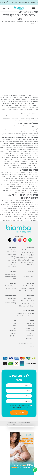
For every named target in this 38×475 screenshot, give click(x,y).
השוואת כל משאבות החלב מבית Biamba (27, 263)
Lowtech (24, 424)
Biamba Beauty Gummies (25, 316)
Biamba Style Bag (11, 299)
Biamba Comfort (10, 274)
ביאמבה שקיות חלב (29, 274)
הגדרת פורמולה (30, 333)
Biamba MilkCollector (11, 266)
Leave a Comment (7, 220)
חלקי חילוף (31, 325)
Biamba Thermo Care (26, 291)
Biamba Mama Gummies (25, 313)
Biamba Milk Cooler (11, 261)
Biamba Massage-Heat (11, 251)
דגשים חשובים (30, 330)
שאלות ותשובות (30, 323)
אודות (14, 325)
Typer (7, 424)
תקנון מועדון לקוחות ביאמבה (26, 343)
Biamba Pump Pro (28, 252)
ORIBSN (16, 424)
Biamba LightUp (10, 286)
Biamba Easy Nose (27, 288)
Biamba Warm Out (27, 301)
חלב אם (22, 220)
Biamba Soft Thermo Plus (25, 257)
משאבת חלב (21, 172)
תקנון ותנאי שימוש (29, 341)
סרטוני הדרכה (30, 328)
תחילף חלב (16, 220)
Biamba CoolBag (10, 303)
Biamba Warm (29, 298)
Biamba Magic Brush (26, 306)
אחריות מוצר (30, 336)
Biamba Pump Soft (27, 255)
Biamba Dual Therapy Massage (11, 256)
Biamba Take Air (28, 286)
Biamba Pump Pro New (26, 260)
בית (15, 323)
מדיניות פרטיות (30, 338)
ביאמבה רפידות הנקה (28, 276)
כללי (30, 220)
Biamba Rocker (11, 288)
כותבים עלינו (13, 333)
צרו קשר (31, 346)
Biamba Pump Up (28, 250)
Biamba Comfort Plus (10, 277)
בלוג (15, 328)
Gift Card (13, 336)
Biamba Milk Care (28, 303)
